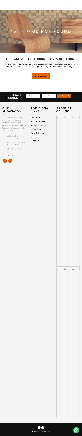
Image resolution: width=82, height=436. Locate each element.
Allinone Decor (46, 432)
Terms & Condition (38, 133)
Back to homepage (41, 76)
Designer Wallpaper (38, 125)
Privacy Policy (36, 129)
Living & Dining (36, 117)
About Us (34, 137)
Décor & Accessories (38, 121)
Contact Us (35, 141)
